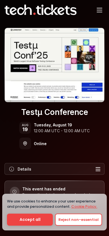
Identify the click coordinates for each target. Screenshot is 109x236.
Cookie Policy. (84, 206)
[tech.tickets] (40, 9)
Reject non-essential (78, 219)
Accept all (30, 219)
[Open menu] (99, 10)
